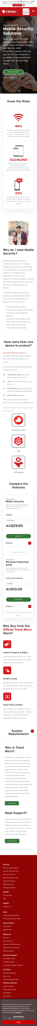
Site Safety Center (9, 958)
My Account (7, 996)
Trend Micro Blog (8, 962)
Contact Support (8, 986)
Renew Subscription (9, 989)
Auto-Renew (7, 993)
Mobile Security (8, 884)
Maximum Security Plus (11, 878)
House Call (6, 976)
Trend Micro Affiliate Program (13, 965)
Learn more (18, 1012)
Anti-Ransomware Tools (11, 979)
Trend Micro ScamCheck (11, 915)
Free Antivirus (7, 941)
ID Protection (7, 895)
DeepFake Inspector (9, 973)
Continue (17, 5)
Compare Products (9, 887)
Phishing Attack (8, 951)
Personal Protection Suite (12, 353)
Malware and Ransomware (12, 944)
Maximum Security (9, 881)
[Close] (34, 1001)
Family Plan (7, 926)
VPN (4, 898)
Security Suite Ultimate (10, 868)
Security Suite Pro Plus (10, 871)
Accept (18, 1022)
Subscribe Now (13, 72)
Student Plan (7, 930)
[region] (18, 1012)
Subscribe (18, 536)
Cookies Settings (18, 1016)
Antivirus (6, 938)
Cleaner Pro (7, 906)
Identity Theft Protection (11, 947)
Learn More (12, 803)
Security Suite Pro (9, 874)
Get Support (12, 841)
